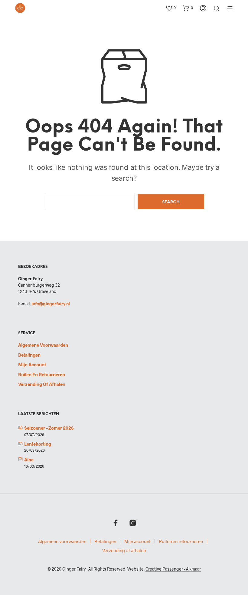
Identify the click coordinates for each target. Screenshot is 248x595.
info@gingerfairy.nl (50, 303)
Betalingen (29, 355)
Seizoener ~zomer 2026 (48, 428)
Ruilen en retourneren (41, 374)
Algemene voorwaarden (43, 345)
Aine (29, 459)
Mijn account (32, 364)
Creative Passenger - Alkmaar (173, 569)
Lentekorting (37, 444)
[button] (170, 8)
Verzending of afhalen (41, 384)
